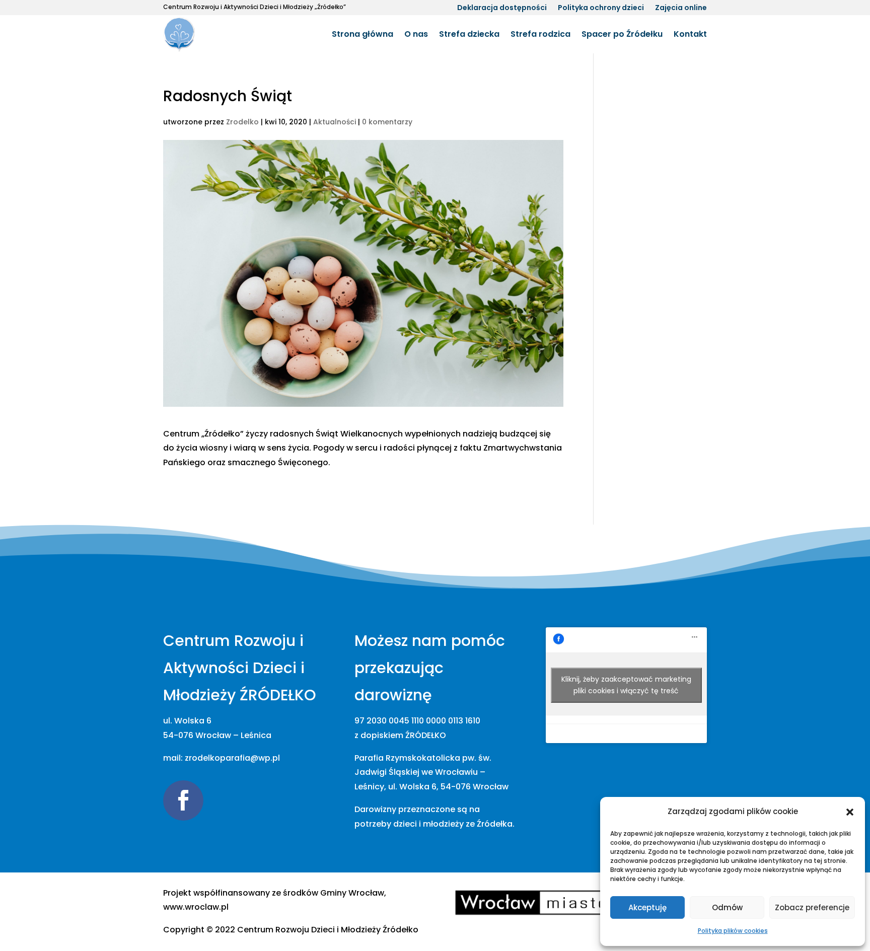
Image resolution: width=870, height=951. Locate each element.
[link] (327, 929)
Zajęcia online (681, 8)
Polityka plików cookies (733, 930)
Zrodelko (242, 122)
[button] (850, 812)
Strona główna (362, 34)
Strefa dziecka (469, 34)
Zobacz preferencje (812, 907)
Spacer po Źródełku (622, 34)
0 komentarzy (387, 122)
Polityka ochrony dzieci (601, 8)
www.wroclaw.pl (196, 907)
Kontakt (690, 34)
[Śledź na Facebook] (183, 800)
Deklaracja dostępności (502, 8)
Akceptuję (647, 907)
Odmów (727, 907)
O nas (416, 34)
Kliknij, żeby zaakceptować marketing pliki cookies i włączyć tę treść (626, 685)
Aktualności (334, 122)
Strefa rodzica (540, 34)
